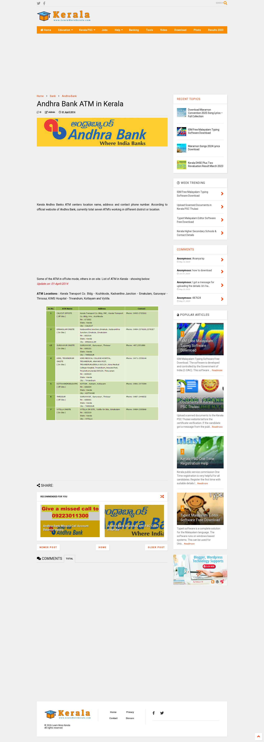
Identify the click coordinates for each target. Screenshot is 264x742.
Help (117, 30)
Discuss (130, 718)
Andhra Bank (69, 96)
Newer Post (48, 547)
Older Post (156, 547)
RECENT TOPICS (188, 99)
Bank (53, 96)
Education (64, 30)
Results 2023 (215, 30)
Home (47, 30)
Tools (149, 30)
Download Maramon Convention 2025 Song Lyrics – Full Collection (205, 113)
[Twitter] (38, 3)
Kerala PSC (86, 30)
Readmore (217, 370)
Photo (197, 30)
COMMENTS (185, 249)
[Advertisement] (161, 16)
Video (163, 30)
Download (180, 30)
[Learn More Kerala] (64, 20)
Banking (134, 30)
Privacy (130, 712)
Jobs (105, 30)
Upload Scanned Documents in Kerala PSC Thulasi (196, 402)
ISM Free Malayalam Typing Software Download (196, 345)
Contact (113, 718)
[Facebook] (44, 3)
